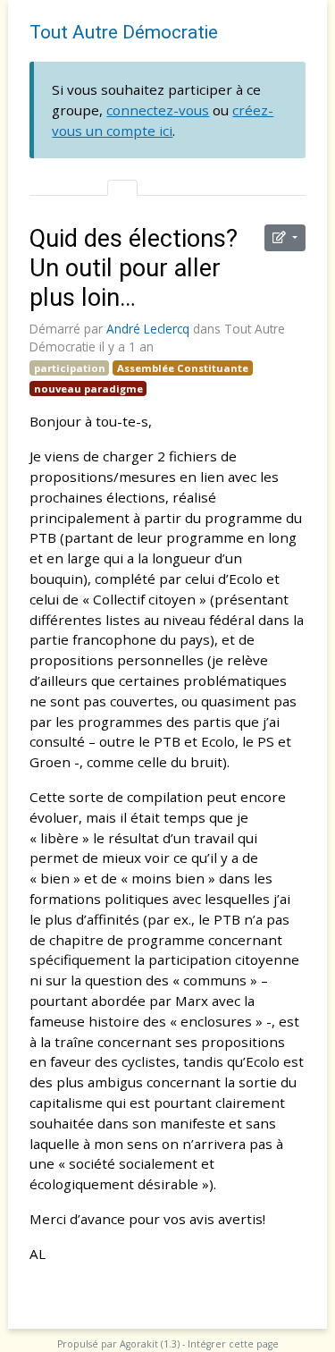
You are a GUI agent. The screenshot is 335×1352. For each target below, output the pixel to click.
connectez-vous (157, 110)
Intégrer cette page (233, 1344)
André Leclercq (147, 328)
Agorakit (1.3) (150, 1344)
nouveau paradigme (88, 388)
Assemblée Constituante (182, 368)
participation (69, 368)
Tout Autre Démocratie (123, 32)
